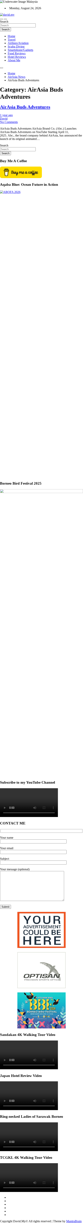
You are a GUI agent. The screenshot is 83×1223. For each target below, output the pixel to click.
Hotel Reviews (17, 56)
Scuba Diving (16, 46)
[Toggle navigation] (1, 19)
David (4, 118)
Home (11, 36)
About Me (14, 60)
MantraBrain (74, 1221)
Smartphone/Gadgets (20, 50)
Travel (11, 39)
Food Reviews (16, 53)
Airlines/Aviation (18, 43)
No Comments (9, 122)
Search (4, 21)
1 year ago (6, 115)
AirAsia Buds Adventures (25, 106)
